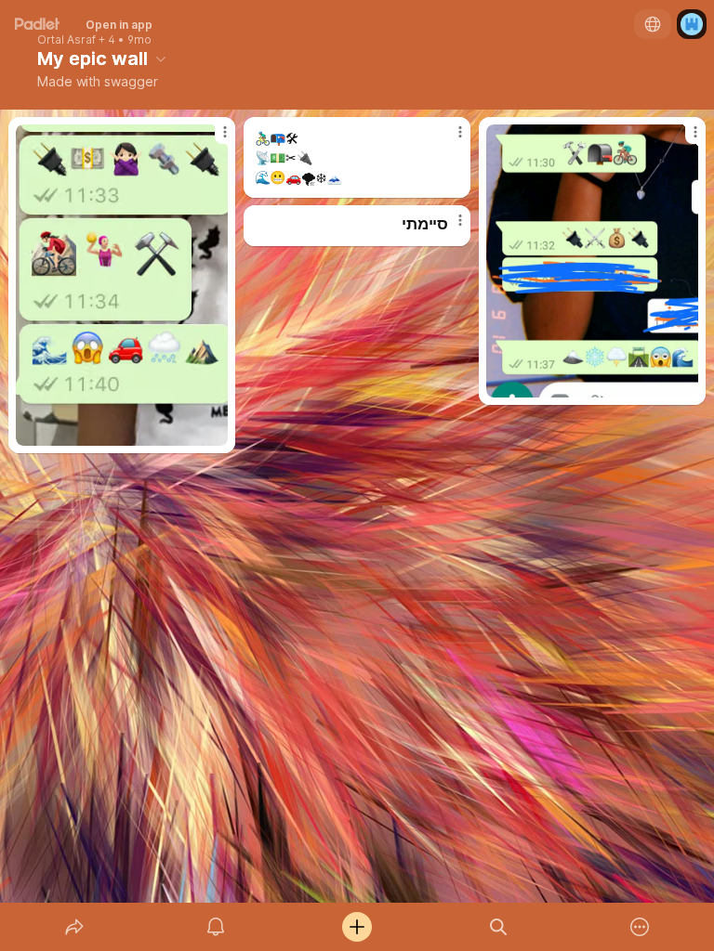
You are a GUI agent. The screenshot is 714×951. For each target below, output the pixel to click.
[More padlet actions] (639, 926)
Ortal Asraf (66, 39)
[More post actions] (213, 139)
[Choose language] (652, 24)
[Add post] (357, 926)
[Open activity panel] (215, 926)
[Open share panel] (74, 926)
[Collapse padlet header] (160, 58)
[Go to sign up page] (692, 24)
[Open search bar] (498, 926)
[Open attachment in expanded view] (122, 285)
